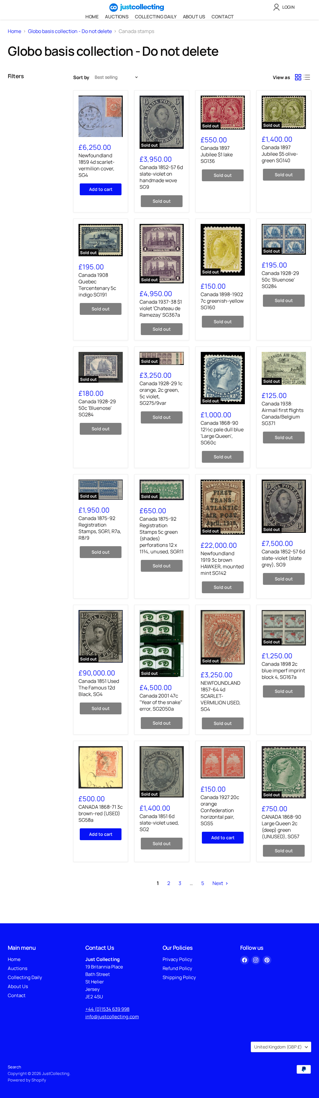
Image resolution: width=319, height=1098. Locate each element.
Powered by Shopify (27, 1080)
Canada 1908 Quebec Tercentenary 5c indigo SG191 (97, 285)
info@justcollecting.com (112, 1016)
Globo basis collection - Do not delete (70, 31)
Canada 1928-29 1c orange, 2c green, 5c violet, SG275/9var (161, 393)
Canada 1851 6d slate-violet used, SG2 (159, 823)
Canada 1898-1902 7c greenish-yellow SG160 (222, 301)
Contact (223, 16)
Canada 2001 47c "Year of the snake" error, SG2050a (161, 702)
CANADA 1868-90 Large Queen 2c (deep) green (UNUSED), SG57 (281, 826)
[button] (285, 7)
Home (92, 16)
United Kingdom (278, 1047)
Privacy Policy (177, 959)
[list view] (306, 77)
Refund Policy (177, 968)
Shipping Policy (179, 977)
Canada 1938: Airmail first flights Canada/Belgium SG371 (282, 413)
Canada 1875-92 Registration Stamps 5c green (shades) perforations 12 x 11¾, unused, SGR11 (161, 535)
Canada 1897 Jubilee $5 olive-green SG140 (280, 154)
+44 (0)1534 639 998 (107, 1009)
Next (218, 883)
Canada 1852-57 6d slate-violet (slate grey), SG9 (283, 558)
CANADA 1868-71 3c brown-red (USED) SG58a (101, 813)
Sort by (81, 77)
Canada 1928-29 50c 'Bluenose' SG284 (280, 280)
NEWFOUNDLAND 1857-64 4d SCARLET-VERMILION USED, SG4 (220, 695)
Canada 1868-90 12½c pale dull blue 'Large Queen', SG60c (222, 432)
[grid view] (298, 77)
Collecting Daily (156, 16)
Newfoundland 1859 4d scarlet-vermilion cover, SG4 (97, 165)
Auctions (117, 16)
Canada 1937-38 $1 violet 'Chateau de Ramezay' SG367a (161, 308)
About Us (194, 16)
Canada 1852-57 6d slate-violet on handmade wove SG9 (161, 177)
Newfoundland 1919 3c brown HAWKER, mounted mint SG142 (222, 563)
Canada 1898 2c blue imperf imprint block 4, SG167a (283, 670)
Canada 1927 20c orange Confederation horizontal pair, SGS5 (220, 810)
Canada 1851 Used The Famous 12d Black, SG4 (99, 688)
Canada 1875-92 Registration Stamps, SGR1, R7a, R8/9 (100, 528)
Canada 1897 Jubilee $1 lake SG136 (217, 154)
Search (14, 1067)
